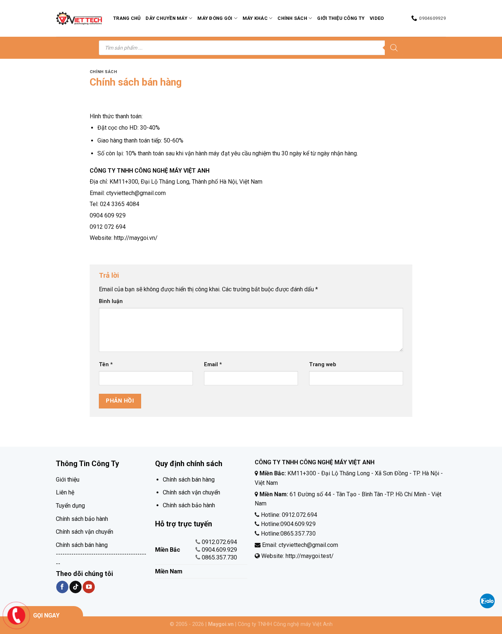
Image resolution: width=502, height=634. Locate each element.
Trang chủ (126, 18)
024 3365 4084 (119, 204)
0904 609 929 (108, 215)
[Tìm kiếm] (394, 47)
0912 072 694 (108, 226)
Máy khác (255, 18)
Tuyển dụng (70, 505)
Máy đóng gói (214, 18)
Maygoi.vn (221, 624)
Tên (106, 364)
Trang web (322, 364)
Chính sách (292, 18)
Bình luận (111, 301)
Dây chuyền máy (166, 18)
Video (377, 18)
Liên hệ (65, 492)
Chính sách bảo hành (82, 518)
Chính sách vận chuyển (84, 531)
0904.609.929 (219, 549)
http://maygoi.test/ (309, 555)
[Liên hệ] (16, 615)
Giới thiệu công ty (341, 18)
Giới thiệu (67, 479)
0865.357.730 (219, 557)
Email (213, 364)
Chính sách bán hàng (82, 544)
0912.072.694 (219, 541)
